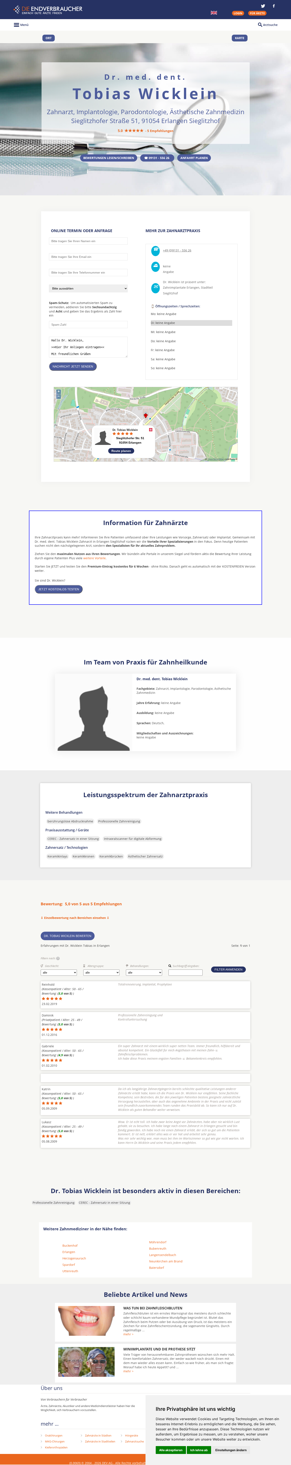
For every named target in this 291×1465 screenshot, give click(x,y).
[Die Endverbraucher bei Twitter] (263, 6)
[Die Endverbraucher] (48, 10)
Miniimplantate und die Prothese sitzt (159, 1349)
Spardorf (68, 1265)
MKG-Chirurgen (55, 1441)
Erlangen (68, 1252)
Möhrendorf (157, 1242)
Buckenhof (70, 1246)
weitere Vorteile (94, 558)
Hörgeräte (131, 1435)
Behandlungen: (139, 965)
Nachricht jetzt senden (73, 366)
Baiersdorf (156, 1268)
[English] (214, 13)
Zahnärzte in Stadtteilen (100, 1441)
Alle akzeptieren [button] (171, 1450)
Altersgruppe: (96, 965)
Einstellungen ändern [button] (231, 1450)
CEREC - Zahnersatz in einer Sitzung (73, 839)
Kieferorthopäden (56, 1447)
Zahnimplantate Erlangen (181, 287)
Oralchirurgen (53, 1435)
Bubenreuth (157, 1248)
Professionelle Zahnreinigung (119, 821)
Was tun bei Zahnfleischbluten (152, 1308)
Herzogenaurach (74, 1258)
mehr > (128, 1334)
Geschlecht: (52, 965)
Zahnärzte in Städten (98, 1435)
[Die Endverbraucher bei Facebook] (274, 6)
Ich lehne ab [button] (199, 1450)
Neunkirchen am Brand (166, 1261)
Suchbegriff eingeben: (186, 965)
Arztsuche (270, 25)
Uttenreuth (70, 1271)
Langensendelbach (162, 1255)
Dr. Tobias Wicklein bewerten (67, 936)
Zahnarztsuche (134, 1441)
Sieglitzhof (170, 293)
